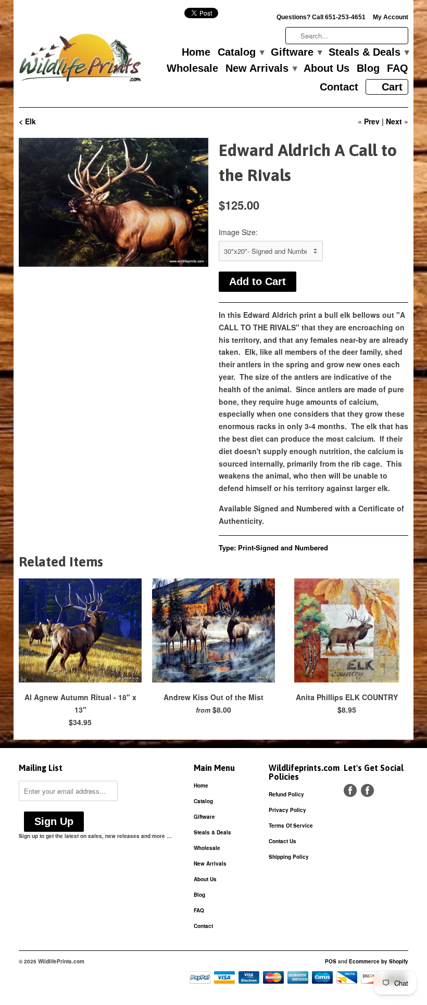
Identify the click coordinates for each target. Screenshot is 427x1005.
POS (330, 961)
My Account (390, 17)
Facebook (350, 790)
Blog (368, 68)
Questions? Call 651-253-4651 (321, 17)
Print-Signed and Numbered (283, 547)
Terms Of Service (291, 825)
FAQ (397, 68)
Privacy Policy (287, 810)
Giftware (296, 52)
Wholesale (192, 68)
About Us (326, 68)
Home (196, 52)
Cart (392, 87)
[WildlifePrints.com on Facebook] (367, 790)
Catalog (240, 52)
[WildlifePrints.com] (80, 60)
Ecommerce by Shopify (378, 961)
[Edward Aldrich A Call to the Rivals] (113, 202)
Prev (372, 121)
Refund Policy (286, 794)
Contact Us (282, 841)
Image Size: (238, 232)
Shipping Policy (289, 856)
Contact (339, 87)
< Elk (27, 121)
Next (394, 121)
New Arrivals (260, 68)
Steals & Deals (368, 52)
